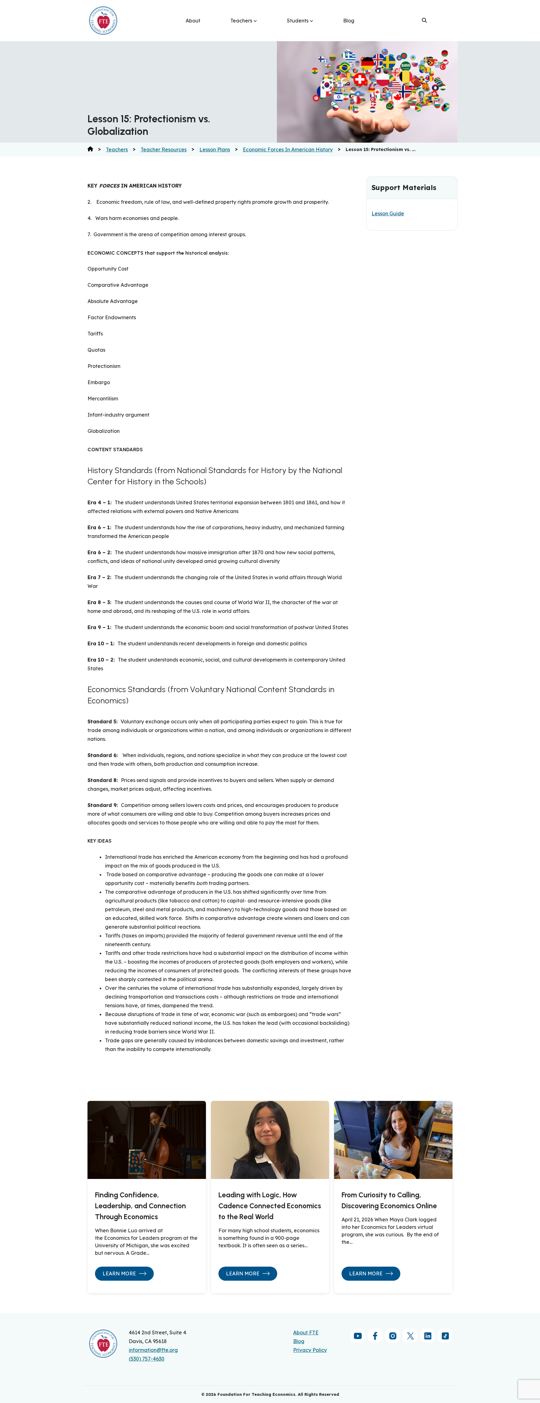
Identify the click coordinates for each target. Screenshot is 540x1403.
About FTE (305, 1332)
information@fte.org (153, 1350)
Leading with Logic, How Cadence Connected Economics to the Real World (269, 1205)
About (193, 20)
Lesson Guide (388, 213)
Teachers (241, 20)
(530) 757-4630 (146, 1359)
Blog (348, 20)
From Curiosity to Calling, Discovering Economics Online (389, 1200)
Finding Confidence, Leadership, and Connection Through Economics (140, 1205)
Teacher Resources (164, 149)
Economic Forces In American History (288, 149)
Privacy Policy (310, 1350)
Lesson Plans (214, 149)
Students (297, 20)
